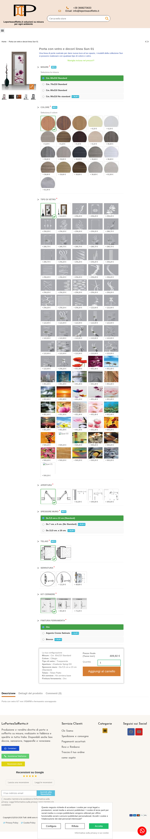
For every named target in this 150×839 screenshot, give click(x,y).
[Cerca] (107, 18)
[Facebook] (131, 731)
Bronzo (54, 639)
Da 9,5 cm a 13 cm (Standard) (60, 518)
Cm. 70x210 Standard (56, 84)
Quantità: (87, 662)
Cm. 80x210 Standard (56, 90)
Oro (48, 627)
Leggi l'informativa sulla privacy (23, 802)
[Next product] (148, 41)
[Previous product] (146, 41)
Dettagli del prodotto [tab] (30, 693)
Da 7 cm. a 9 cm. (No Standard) (65, 524)
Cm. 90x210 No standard (62, 96)
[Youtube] (139, 731)
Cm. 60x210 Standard (56, 78)
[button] (10, 748)
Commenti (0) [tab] (54, 693)
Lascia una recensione (18, 782)
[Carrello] (143, 14)
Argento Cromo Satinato (62, 633)
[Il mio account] (138, 14)
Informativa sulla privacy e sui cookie (92, 833)
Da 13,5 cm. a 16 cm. (60, 530)
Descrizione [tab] (8, 693)
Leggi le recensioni (43, 782)
